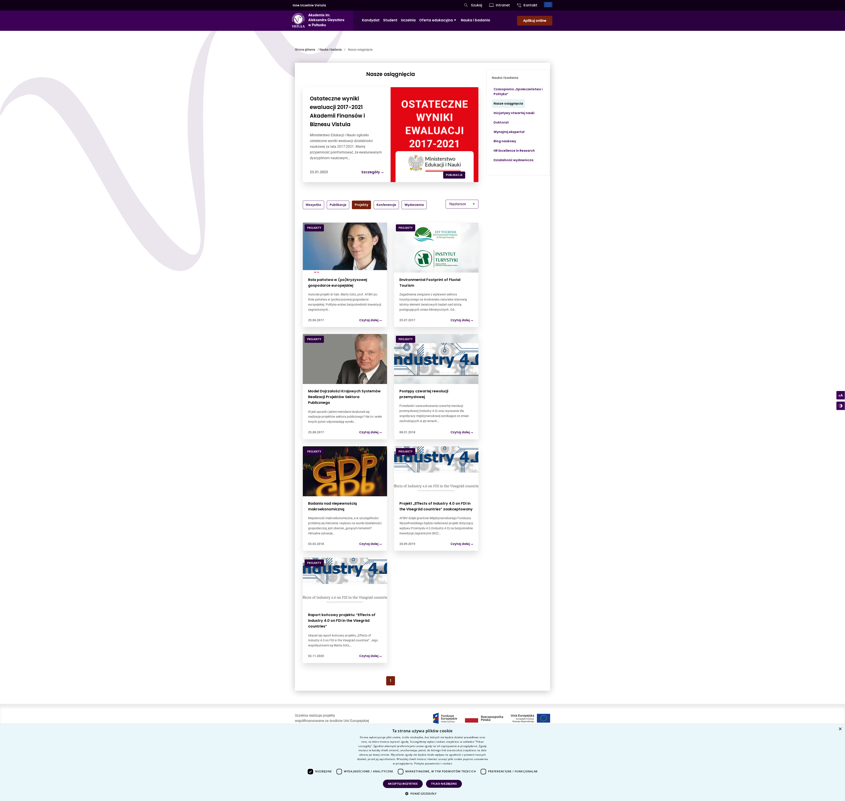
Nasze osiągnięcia (508, 103)
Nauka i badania (475, 20)
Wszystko (313, 205)
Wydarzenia (414, 205)
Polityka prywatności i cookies (433, 763)
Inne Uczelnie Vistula (309, 5)
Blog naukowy (505, 141)
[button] (422, 793)
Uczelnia (408, 20)
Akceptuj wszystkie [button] (403, 784)
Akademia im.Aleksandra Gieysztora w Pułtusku (326, 20)
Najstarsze (457, 204)
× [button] (840, 729)
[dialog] (422, 762)
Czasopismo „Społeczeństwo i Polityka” (518, 91)
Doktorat (501, 122)
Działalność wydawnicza (513, 160)
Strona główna (305, 49)
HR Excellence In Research (514, 150)
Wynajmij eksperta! (509, 132)
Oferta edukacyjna (436, 20)
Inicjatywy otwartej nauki (514, 113)
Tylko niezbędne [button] (444, 784)
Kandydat (371, 20)
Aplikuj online (534, 20)
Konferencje (386, 205)
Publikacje (338, 205)
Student (390, 20)
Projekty (361, 205)
